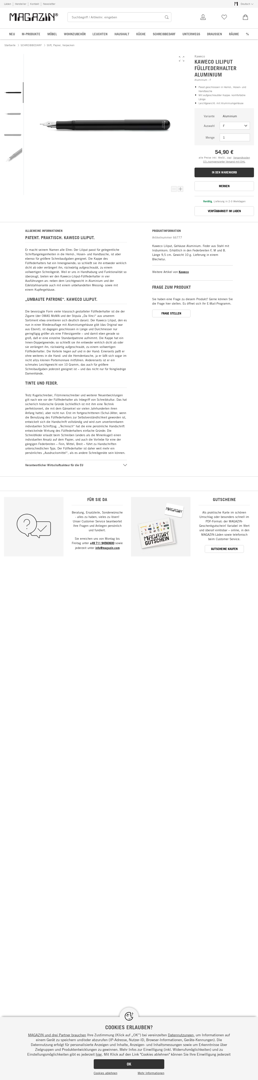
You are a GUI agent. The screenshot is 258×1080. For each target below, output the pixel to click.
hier (99, 1054)
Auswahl (209, 126)
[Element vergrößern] (180, 189)
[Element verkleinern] (174, 189)
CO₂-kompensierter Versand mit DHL (224, 161)
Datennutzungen (181, 1035)
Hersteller (20, 3)
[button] (181, 59)
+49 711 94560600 (102, 543)
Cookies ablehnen (105, 1073)
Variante (209, 116)
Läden (7, 3)
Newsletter (49, 3)
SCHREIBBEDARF (31, 45)
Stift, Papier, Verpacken (60, 45)
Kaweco (184, 272)
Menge (210, 137)
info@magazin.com (107, 548)
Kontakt (34, 3)
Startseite (10, 45)
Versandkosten (241, 157)
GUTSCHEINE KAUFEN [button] (224, 549)
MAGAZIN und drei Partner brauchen (57, 1035)
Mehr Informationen (151, 1073)
